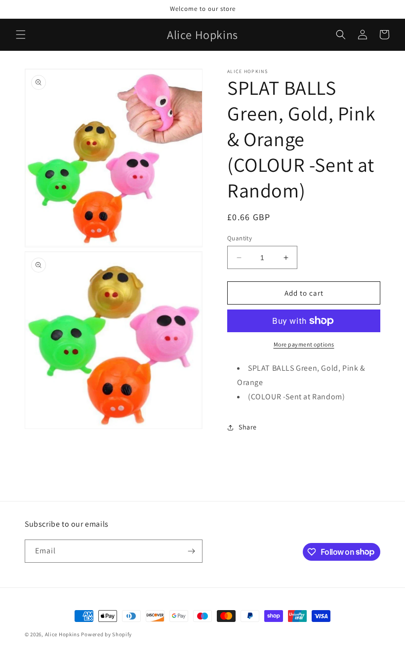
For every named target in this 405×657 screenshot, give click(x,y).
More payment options (304, 344)
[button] (21, 34)
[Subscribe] (191, 551)
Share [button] (248, 427)
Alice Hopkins (62, 634)
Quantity (239, 238)
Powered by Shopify (106, 634)
